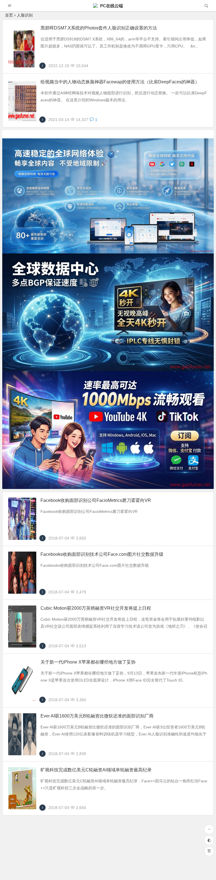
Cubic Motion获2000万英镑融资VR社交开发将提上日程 (95, 608)
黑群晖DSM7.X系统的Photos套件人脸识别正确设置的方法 (98, 28)
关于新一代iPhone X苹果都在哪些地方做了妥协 (88, 662)
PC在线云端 (111, 5)
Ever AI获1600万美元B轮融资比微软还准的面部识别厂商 (97, 716)
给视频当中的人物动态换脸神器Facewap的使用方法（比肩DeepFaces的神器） (119, 81)
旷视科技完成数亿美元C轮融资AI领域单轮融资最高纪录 (96, 769)
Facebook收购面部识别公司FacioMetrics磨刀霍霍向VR (95, 500)
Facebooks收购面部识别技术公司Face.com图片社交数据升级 (101, 554)
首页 (9, 15)
